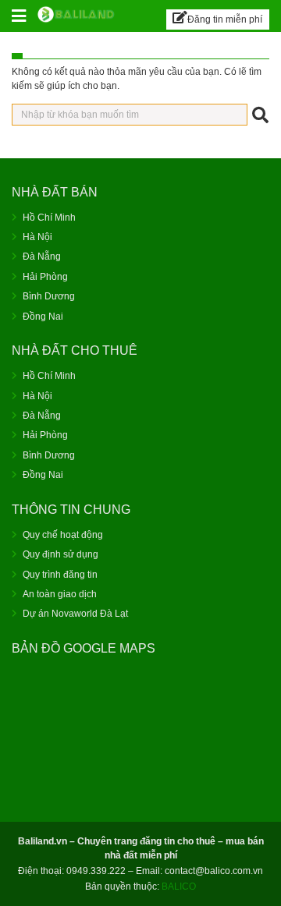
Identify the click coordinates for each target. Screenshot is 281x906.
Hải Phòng (45, 276)
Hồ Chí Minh (49, 217)
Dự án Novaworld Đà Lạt (75, 613)
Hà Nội (37, 237)
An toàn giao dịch (60, 594)
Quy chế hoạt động (63, 534)
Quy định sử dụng (60, 554)
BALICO (179, 886)
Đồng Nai (43, 316)
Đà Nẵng (42, 256)
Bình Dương (49, 296)
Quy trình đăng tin (60, 574)
